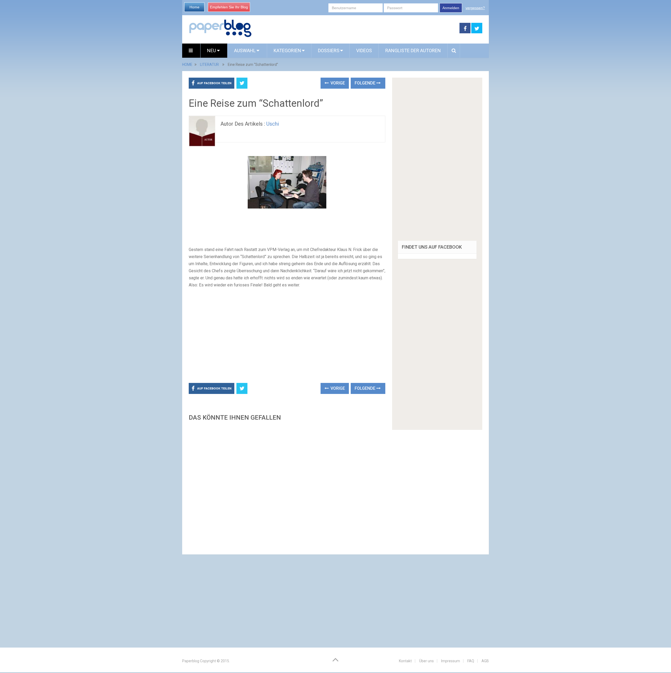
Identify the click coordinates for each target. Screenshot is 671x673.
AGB (485, 661)
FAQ (470, 661)
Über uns (426, 661)
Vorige (337, 83)
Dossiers (328, 50)
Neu (212, 50)
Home (194, 7)
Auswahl (245, 50)
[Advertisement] (355, 28)
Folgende (365, 83)
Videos (364, 50)
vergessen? (475, 8)
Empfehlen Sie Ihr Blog (229, 7)
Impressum (450, 661)
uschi (272, 124)
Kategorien (287, 50)
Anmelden (450, 8)
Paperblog (190, 661)
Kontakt (405, 661)
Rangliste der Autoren (413, 50)
